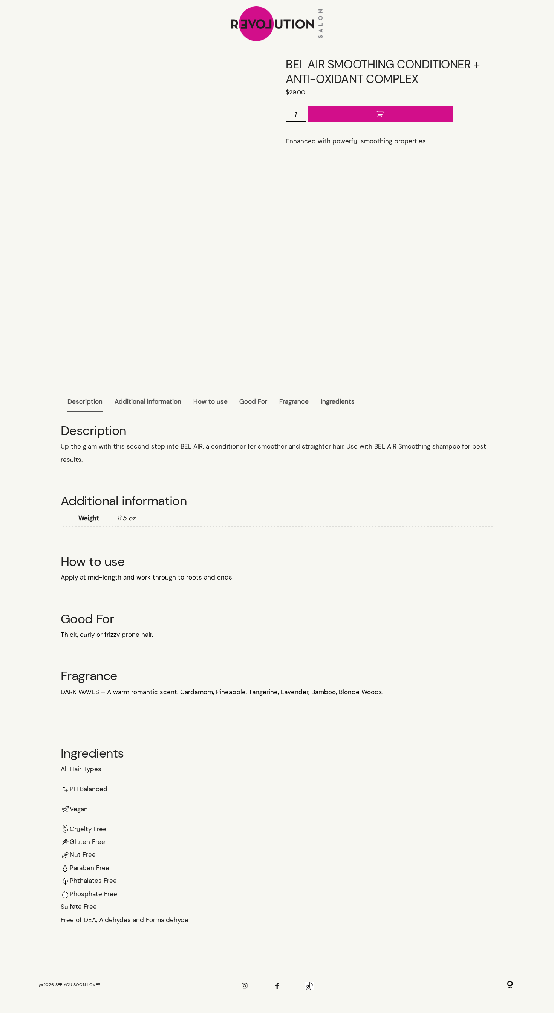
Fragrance (294, 401)
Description (85, 401)
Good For (253, 401)
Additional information (148, 401)
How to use (210, 401)
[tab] (85, 401)
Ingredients (338, 401)
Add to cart (380, 114)
